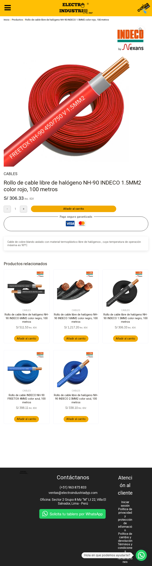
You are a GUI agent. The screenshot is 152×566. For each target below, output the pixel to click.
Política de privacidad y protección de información (125, 519)
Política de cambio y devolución (125, 537)
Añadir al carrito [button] (26, 338)
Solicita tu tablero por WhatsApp (76, 513)
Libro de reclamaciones (125, 558)
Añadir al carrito (73, 208)
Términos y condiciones (125, 548)
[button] (141, 29)
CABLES (10, 174)
